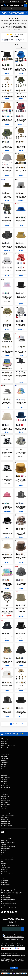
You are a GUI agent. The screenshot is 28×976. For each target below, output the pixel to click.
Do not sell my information (7, 874)
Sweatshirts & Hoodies (6, 811)
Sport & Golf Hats (5, 790)
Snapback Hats (4, 758)
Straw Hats (4, 775)
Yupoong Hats (4, 794)
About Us (3, 834)
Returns (3, 855)
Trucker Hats (4, 762)
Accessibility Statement (7, 876)
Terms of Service (5, 867)
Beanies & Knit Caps (6, 785)
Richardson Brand (5, 747)
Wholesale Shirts (5, 804)
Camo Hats (4, 766)
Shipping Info (4, 844)
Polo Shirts (4, 806)
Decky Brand (4, 741)
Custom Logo (4, 836)
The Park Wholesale (8, 970)
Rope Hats (3, 792)
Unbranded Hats (5, 754)
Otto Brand (4, 752)
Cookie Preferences (6, 884)
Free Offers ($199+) (6, 821)
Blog (2, 861)
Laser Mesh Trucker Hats (7, 787)
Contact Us (4, 882)
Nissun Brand (4, 756)
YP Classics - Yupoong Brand (8, 745)
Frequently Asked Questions (8, 842)
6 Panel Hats (4, 781)
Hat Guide (3, 852)
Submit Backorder (5, 848)
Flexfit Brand (4, 743)
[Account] (22, 5)
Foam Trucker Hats (5, 773)
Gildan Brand (4, 750)
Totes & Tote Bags (5, 813)
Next (24, 724)
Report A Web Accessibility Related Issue (13, 939)
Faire (2, 878)
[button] (14, 968)
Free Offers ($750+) (6, 823)
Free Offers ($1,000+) (6, 825)
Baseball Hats (4, 769)
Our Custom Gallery (6, 838)
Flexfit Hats (4, 798)
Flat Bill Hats (4, 760)
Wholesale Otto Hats (6, 800)
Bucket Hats (4, 771)
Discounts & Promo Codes (7, 857)
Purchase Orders (5, 871)
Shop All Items (4, 840)
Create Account (5, 880)
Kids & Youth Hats (5, 777)
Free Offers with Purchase (7, 859)
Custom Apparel (5, 817)
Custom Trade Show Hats (7, 815)
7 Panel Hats (4, 783)
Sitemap (3, 865)
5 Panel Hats (4, 779)
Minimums (3, 850)
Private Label (4, 819)
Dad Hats (3, 764)
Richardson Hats (5, 796)
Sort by (16, 44)
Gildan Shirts (4, 809)
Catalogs (3, 863)
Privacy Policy (4, 869)
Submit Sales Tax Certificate (8, 846)
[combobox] (14, 8)
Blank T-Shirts (4, 802)
